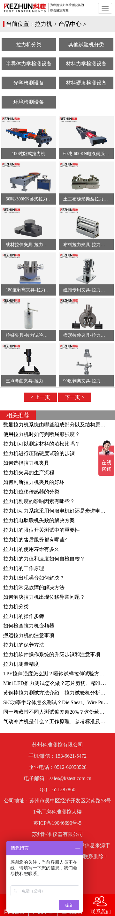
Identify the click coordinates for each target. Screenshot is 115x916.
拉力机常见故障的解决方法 (34, 587)
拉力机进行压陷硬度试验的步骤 (39, 453)
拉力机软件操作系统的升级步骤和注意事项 (51, 654)
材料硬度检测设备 (86, 83)
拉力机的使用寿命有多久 (31, 549)
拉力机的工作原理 (23, 568)
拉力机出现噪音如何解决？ (34, 578)
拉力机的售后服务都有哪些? (35, 539)
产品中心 (69, 24)
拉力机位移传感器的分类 (31, 491)
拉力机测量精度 (21, 664)
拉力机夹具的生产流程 (28, 472)
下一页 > (74, 397)
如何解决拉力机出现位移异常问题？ (44, 597)
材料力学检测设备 (86, 63)
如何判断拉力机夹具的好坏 (34, 482)
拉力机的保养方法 (23, 645)
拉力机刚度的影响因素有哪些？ (39, 501)
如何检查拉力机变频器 (28, 625)
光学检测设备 (28, 83)
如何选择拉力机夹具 (26, 463)
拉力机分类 (29, 44)
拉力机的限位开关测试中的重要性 (41, 530)
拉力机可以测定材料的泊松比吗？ (41, 444)
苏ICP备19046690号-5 (57, 823)
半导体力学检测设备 (29, 63)
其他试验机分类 (86, 44)
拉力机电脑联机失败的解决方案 (39, 520)
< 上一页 (40, 397)
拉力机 (43, 24)
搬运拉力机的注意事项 (28, 635)
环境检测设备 (28, 102)
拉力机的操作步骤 (23, 616)
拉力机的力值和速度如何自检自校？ (44, 558)
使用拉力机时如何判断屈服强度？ (41, 434)
